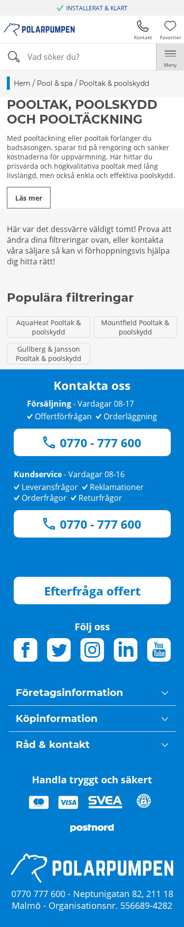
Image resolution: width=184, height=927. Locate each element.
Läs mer (28, 198)
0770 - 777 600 (100, 443)
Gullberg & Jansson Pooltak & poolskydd (48, 353)
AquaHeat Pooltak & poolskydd (48, 327)
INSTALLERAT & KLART (97, 8)
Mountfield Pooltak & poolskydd (135, 327)
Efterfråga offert (92, 591)
